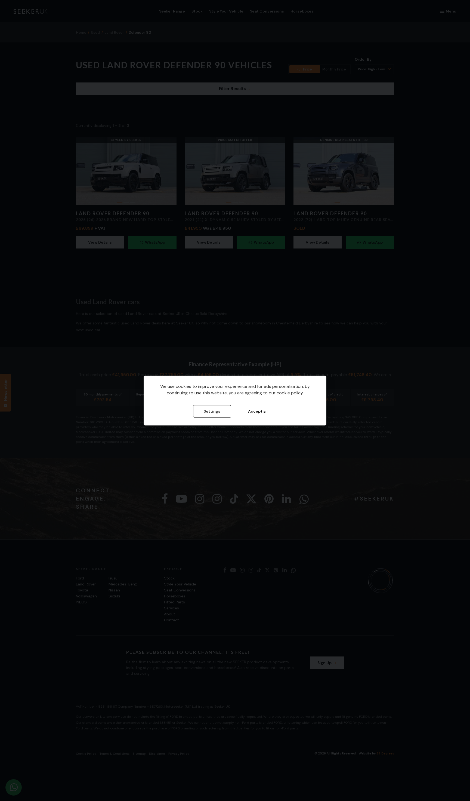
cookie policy (290, 393)
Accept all (258, 411)
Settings (212, 411)
